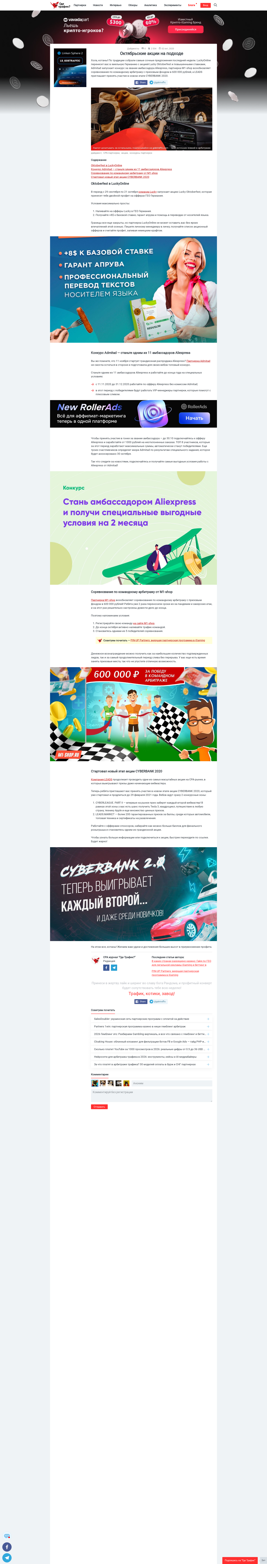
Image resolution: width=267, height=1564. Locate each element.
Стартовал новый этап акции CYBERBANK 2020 (120, 176)
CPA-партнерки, (112, 153)
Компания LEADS (101, 779)
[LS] (70, 67)
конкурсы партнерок (141, 153)
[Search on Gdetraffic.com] (215, 5)
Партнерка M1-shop (103, 600)
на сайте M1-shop (144, 623)
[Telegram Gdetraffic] (114, 968)
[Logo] (60, 5)
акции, (125, 153)
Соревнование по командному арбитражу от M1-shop (124, 173)
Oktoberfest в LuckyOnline (106, 165)
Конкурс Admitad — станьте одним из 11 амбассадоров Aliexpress (131, 169)
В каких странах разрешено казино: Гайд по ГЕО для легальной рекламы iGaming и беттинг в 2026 (181, 963)
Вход (205, 5)
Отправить (99, 1106)
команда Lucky (147, 191)
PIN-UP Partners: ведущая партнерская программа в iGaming (168, 640)
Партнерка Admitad (198, 361)
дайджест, (97, 153)
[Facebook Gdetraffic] (106, 968)
